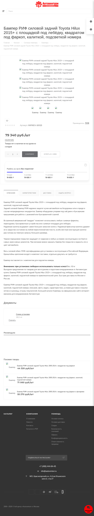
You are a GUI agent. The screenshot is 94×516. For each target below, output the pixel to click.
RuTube (50, 491)
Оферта (54, 435)
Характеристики (29, 193)
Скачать (12, 320)
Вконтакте (31, 491)
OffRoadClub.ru (56, 491)
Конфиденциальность (59, 438)
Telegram (37, 491)
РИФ (87, 123)
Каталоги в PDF (32, 429)
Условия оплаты (57, 419)
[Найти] (89, 11)
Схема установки (23, 314)
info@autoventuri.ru (49, 471)
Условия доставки (58, 422)
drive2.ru (62, 491)
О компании (30, 419)
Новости (29, 422)
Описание (11, 193)
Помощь (56, 414)
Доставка (47, 193)
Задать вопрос (65, 193)
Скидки (54, 425)
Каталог (8, 414)
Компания (32, 414)
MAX (44, 491)
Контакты (29, 425)
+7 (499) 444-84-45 (47, 466)
